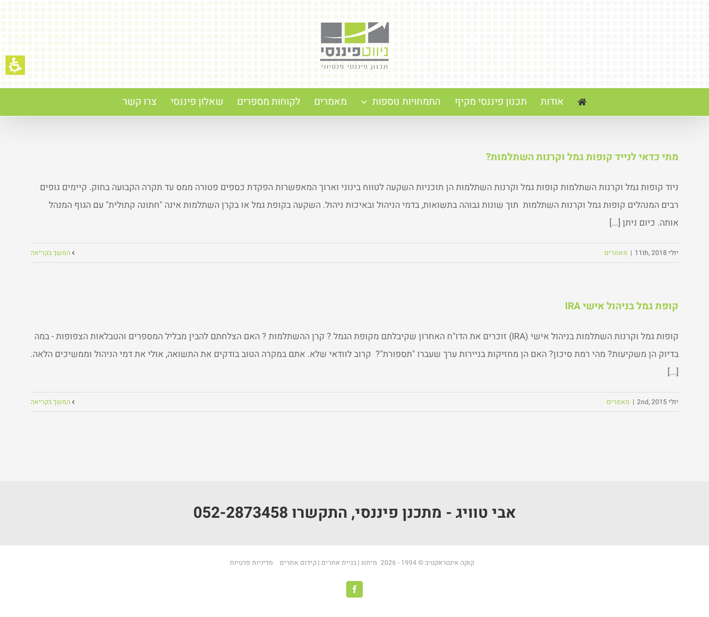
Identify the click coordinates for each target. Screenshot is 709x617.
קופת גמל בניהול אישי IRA (622, 306)
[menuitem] (582, 102)
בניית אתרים (338, 563)
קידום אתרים (298, 563)
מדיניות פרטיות (252, 563)
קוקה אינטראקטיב (450, 563)
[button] (15, 65)
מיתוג (369, 563)
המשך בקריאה (51, 253)
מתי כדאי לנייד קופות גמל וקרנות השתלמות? (582, 157)
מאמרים (616, 253)
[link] (354, 589)
